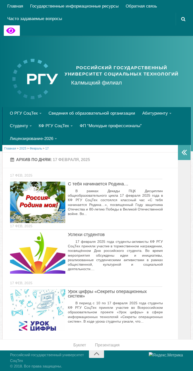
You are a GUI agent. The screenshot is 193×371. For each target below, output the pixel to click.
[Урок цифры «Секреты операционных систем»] (37, 310)
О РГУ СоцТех (24, 113)
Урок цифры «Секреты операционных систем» (107, 294)
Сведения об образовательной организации (92, 113)
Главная (15, 6)
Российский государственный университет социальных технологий (122, 71)
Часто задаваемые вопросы (34, 18)
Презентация (107, 345)
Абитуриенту (155, 113)
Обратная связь (141, 6)
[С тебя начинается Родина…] (37, 202)
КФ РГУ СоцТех (54, 125)
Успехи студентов (86, 234)
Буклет (79, 345)
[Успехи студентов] (37, 253)
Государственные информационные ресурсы (74, 6)
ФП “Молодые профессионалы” (111, 125)
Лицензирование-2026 (31, 138)
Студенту (19, 125)
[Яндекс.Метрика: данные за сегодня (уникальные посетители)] (166, 355)
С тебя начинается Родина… (98, 183)
